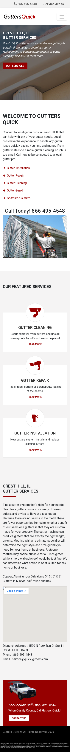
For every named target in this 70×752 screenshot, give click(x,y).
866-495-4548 (27, 4)
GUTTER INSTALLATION (35, 433)
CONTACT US (19, 718)
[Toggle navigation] (62, 17)
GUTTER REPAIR (35, 380)
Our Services (15, 65)
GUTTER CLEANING (35, 327)
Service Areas (53, 4)
